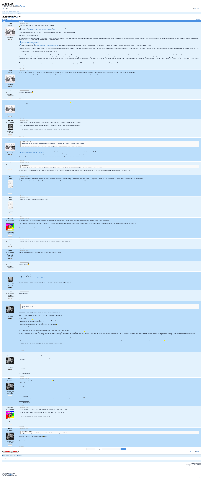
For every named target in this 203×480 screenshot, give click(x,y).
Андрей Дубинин (11, 17)
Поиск (199, 8)
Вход (4, 8)
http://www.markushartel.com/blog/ (27, 44)
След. (12, 19)
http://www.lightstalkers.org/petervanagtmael (29, 42)
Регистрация (9, 8)
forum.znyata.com (18, 5)
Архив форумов (13, 13)
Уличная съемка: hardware (26, 451)
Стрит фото (19, 13)
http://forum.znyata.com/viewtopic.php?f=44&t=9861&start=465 (40, 29)
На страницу (5, 19)
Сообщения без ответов (7, 11)
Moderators (17, 17)
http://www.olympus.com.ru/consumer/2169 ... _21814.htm (32, 277)
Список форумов (5, 13)
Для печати (198, 19)
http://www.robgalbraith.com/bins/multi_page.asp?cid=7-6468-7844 (34, 41)
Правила (190, 8)
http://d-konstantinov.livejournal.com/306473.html (48, 45)
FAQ (195, 8)
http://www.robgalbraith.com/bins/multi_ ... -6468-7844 (31, 152)
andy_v (33, 65)
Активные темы (15, 11)
